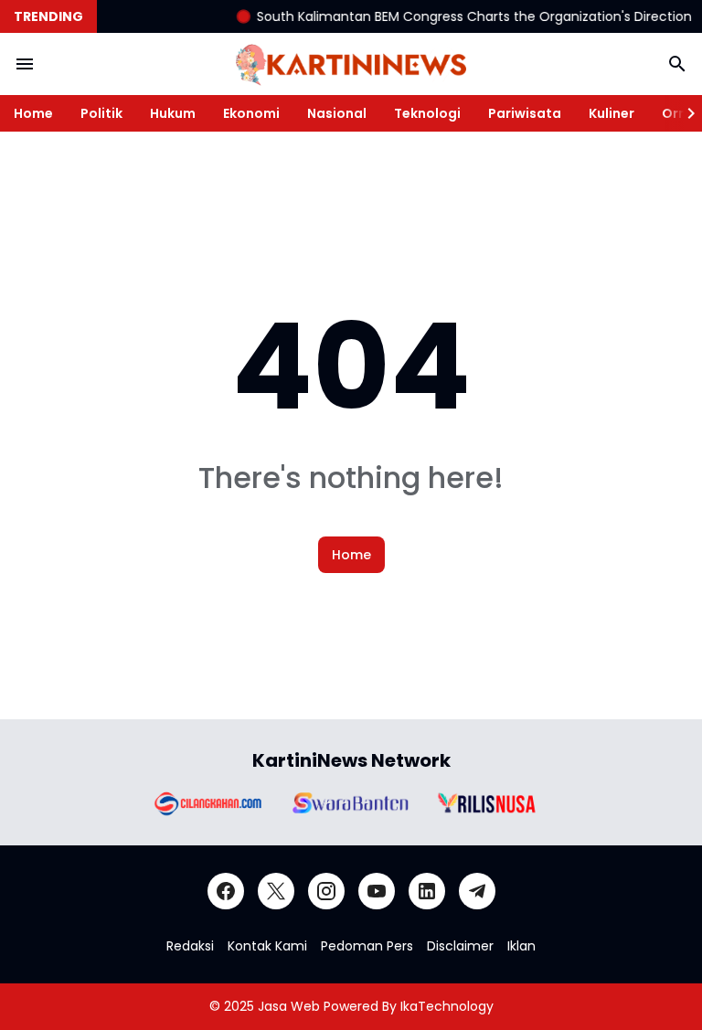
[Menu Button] (24, 64)
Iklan (521, 946)
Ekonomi (251, 113)
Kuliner (611, 113)
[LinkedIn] (427, 891)
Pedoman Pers (367, 946)
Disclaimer (460, 946)
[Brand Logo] (206, 803)
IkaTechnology (447, 1006)
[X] (276, 891)
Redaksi (190, 946)
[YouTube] (376, 891)
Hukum (173, 113)
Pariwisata (524, 113)
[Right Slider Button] (683, 113)
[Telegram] (477, 891)
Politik (101, 113)
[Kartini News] (351, 64)
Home (33, 113)
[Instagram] (326, 891)
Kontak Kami (267, 946)
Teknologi (427, 113)
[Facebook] (225, 891)
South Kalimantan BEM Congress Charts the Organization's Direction (466, 16)
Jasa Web (289, 1006)
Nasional (337, 113)
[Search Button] (677, 64)
